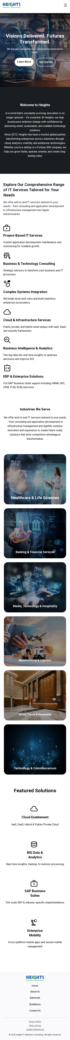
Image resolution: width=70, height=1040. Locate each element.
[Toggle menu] (65, 5)
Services (35, 997)
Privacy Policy (35, 1021)
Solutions (35, 1004)
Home (35, 985)
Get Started (46, 62)
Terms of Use (35, 1025)
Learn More (24, 61)
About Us (35, 991)
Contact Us (35, 1010)
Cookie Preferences (35, 1029)
